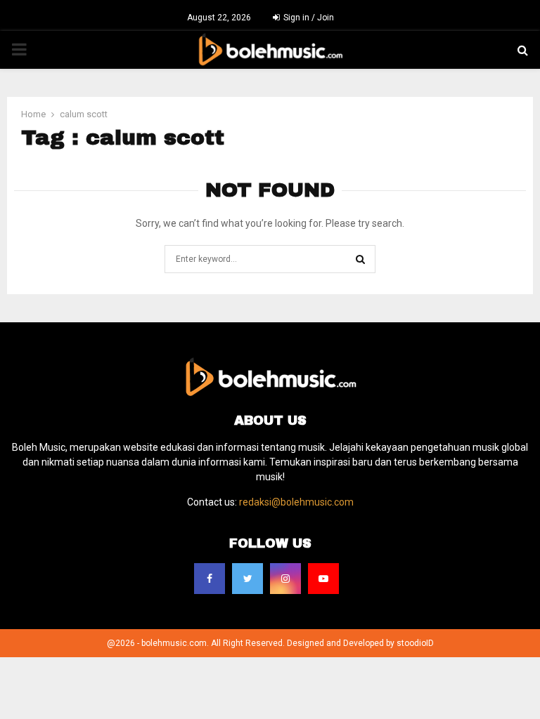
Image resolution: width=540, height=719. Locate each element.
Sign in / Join (307, 17)
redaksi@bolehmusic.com (296, 502)
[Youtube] (323, 578)
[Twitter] (247, 578)
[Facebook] (209, 578)
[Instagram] (285, 578)
